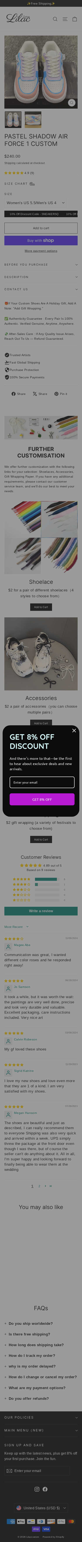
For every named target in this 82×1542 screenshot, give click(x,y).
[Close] (74, 730)
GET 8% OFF (42, 799)
